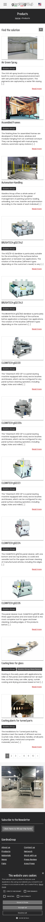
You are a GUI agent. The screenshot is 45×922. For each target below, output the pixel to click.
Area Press (29, 863)
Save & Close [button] (22, 902)
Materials (6, 855)
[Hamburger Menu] (5, 4)
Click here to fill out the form (18, 828)
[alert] (22, 896)
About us (6, 847)
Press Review (30, 859)
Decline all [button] (22, 913)
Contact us (29, 847)
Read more (37, 88)
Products (6, 851)
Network (28, 851)
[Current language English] (40, 4)
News (4, 859)
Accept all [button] (22, 908)
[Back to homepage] (22, 4)
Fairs (4, 863)
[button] (41, 29)
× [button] (43, 873)
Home (17, 18)
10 (33, 755)
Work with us (30, 855)
